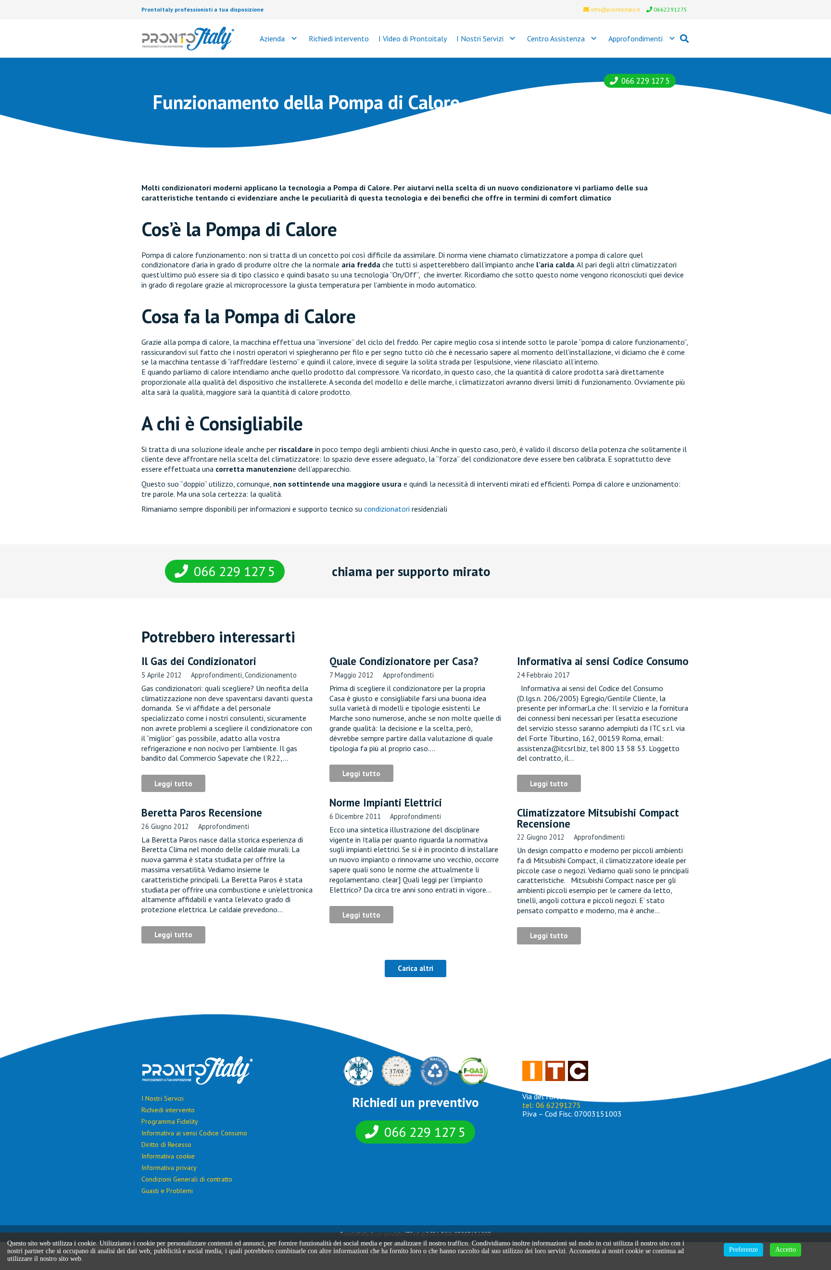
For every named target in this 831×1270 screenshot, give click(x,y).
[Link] (188, 38)
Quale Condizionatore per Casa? (403, 661)
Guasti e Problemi (167, 1190)
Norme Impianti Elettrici (385, 802)
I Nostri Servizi (162, 1098)
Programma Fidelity (169, 1121)
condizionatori (387, 509)
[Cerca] (684, 39)
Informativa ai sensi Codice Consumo (603, 661)
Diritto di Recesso (166, 1144)
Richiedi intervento (168, 1110)
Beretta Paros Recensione (201, 812)
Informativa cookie (168, 1156)
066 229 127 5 (645, 80)
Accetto (785, 1249)
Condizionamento (271, 674)
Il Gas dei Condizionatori (198, 661)
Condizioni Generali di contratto (186, 1179)
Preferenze (743, 1249)
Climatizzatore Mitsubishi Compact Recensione (598, 817)
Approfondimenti (216, 674)
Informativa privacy (169, 1167)
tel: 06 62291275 (551, 1105)
